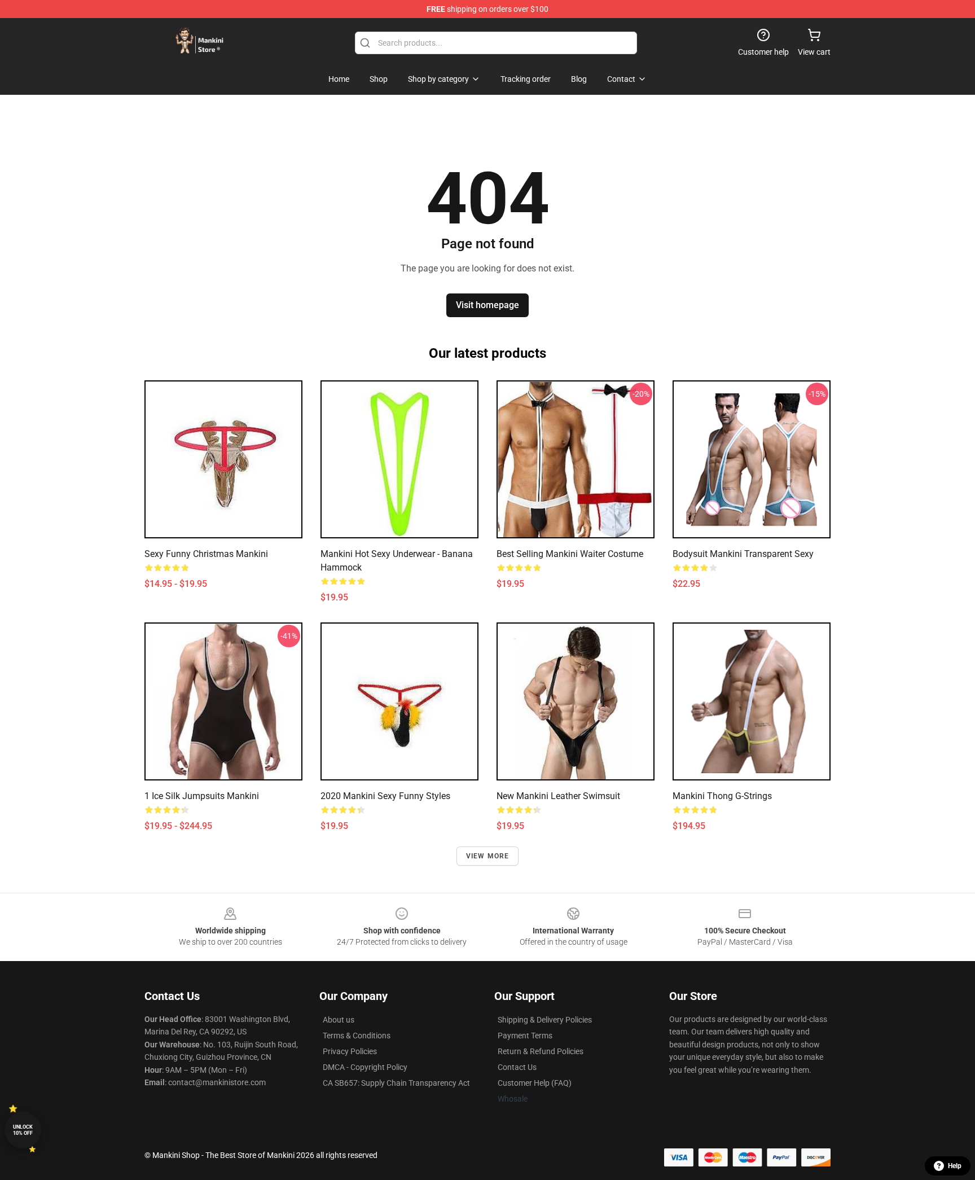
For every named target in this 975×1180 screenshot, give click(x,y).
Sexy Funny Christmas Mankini (206, 554)
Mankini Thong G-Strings (722, 796)
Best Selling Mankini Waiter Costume (570, 554)
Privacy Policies (350, 1051)
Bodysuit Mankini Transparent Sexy (743, 554)
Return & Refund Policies (540, 1051)
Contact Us (517, 1067)
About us (338, 1019)
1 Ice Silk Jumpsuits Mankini (201, 796)
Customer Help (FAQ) (535, 1082)
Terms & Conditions (356, 1035)
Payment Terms (525, 1035)
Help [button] (954, 1166)
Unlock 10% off (23, 1130)
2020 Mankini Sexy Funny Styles (385, 796)
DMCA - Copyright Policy (365, 1067)
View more (488, 856)
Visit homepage (487, 305)
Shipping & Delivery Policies (545, 1019)
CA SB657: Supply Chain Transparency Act (396, 1082)
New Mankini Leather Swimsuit (558, 796)
